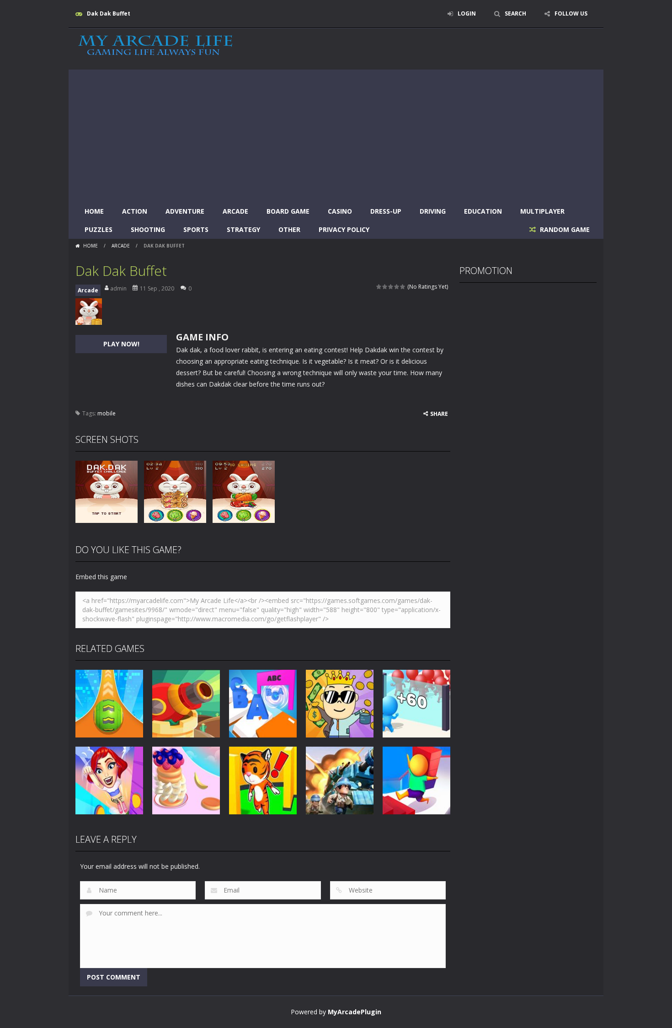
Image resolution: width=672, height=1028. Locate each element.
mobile (106, 413)
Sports (195, 229)
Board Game (288, 211)
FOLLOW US (571, 13)
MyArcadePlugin (354, 1011)
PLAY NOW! (121, 343)
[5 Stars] (403, 286)
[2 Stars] (385, 286)
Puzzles (98, 229)
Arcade (235, 211)
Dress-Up (385, 211)
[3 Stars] (391, 286)
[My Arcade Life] (155, 46)
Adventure (184, 211)
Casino (340, 211)
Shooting (148, 229)
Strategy (243, 229)
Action (134, 211)
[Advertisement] (336, 134)
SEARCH (515, 13)
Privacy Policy (344, 229)
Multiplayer (542, 211)
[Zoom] (106, 491)
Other (289, 229)
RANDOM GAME (564, 229)
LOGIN (467, 13)
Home (94, 211)
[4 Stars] (397, 286)
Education (483, 211)
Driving (433, 211)
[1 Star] (379, 286)
